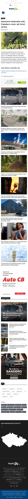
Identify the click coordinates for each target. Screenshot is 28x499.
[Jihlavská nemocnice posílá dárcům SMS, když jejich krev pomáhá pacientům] (14, 96)
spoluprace (4, 396)
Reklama (15, 3)
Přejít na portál (23, 82)
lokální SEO (19, 479)
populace (4, 388)
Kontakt (11, 3)
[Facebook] (10, 5)
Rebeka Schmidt (4, 29)
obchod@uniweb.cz (15, 483)
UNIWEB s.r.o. (19, 474)
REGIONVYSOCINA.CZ (9, 76)
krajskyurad (11, 388)
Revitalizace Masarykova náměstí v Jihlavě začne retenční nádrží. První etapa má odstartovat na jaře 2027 (13, 130)
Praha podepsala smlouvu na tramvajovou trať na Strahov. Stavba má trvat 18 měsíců (17, 333)
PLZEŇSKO (2, 338)
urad (13, 391)
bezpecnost (19, 391)
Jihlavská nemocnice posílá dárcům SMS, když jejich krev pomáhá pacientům (13, 315)
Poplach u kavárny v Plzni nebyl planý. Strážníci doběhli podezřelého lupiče (18, 340)
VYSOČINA (3, 18)
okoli (3, 394)
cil (25, 391)
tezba (11, 396)
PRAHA (2, 331)
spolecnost (15, 394)
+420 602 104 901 (10, 481)
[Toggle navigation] (3, 13)
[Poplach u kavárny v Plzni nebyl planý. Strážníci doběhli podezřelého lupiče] (4, 341)
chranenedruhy (5, 391)
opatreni (9, 394)
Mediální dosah (15, 471)
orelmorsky (19, 388)
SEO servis (20, 3)
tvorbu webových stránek (15, 477)
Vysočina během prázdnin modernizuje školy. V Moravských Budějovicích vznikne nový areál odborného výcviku (12, 219)
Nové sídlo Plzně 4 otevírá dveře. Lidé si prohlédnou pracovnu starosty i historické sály (18, 347)
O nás (7, 3)
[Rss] (11, 486)
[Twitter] (15, 5)
